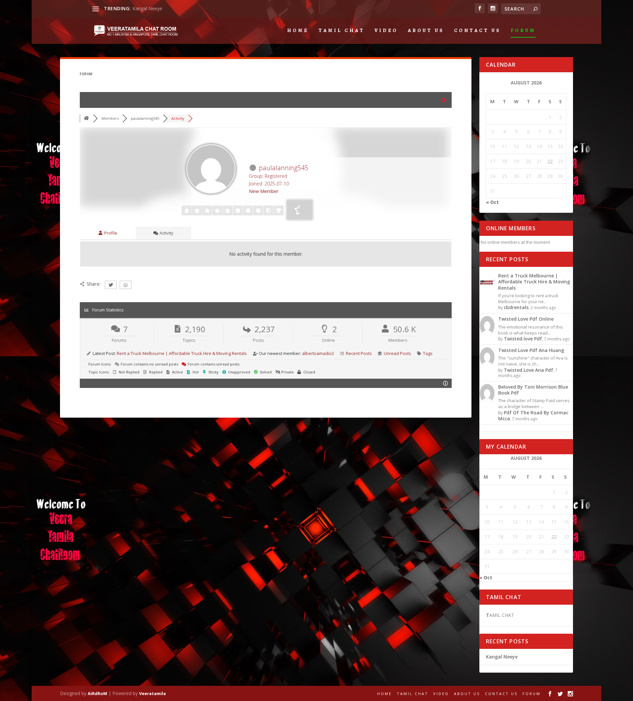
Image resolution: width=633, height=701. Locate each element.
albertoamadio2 (318, 353)
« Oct (492, 202)
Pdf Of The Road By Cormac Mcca (533, 415)
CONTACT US (477, 31)
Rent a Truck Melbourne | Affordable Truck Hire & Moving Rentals (182, 353)
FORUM (523, 31)
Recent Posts (359, 353)
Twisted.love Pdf (523, 338)
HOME (298, 31)
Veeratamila (152, 693)
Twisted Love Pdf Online (526, 319)
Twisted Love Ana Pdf (528, 370)
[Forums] (86, 118)
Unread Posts (397, 353)
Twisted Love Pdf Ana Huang (531, 350)
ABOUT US (426, 31)
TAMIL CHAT (341, 31)
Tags (428, 353)
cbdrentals (516, 307)
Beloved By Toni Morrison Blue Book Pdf (533, 390)
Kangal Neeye (147, 8)
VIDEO (386, 31)
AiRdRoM (97, 693)
